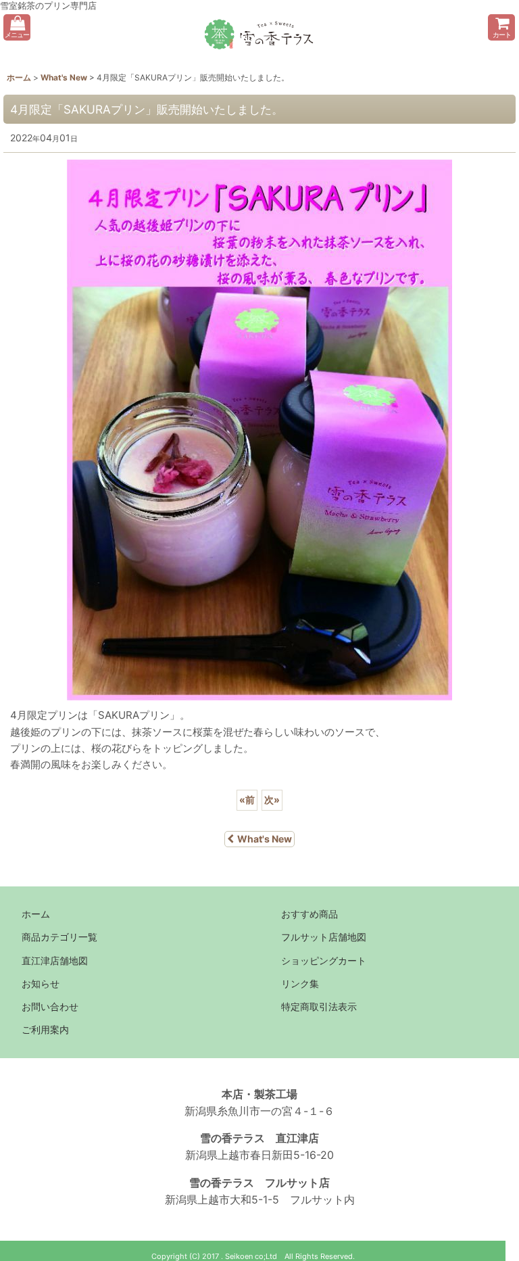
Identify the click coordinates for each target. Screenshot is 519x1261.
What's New (264, 838)
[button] (16, 27)
